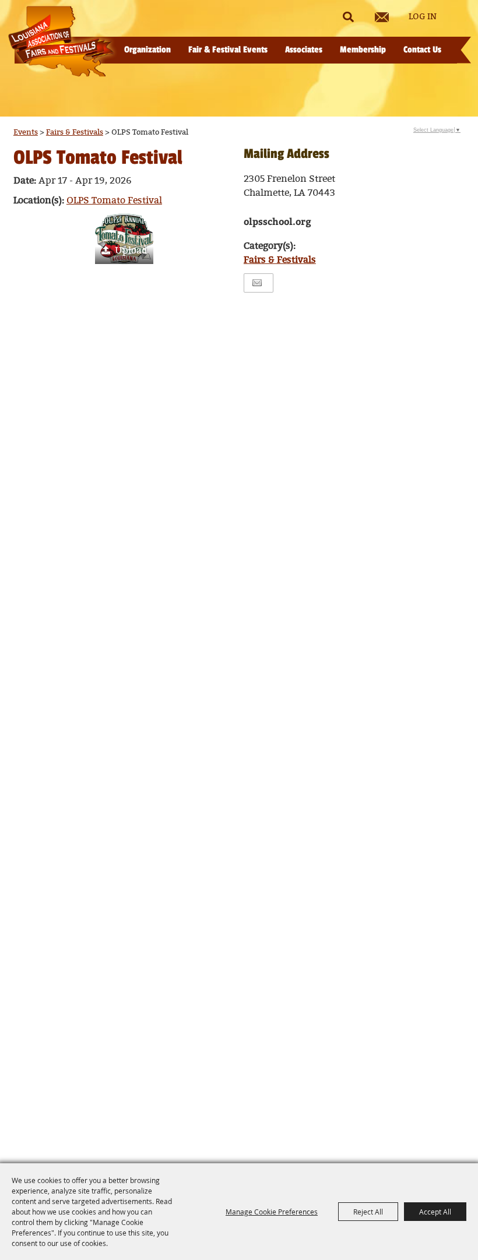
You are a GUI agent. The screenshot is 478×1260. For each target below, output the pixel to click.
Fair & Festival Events (228, 49)
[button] (124, 239)
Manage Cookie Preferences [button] (272, 1211)
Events (25, 132)
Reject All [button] (368, 1211)
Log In (423, 17)
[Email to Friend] (257, 282)
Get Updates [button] (382, 17)
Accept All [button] (435, 1211)
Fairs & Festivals (74, 132)
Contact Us (422, 49)
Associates (303, 49)
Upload (131, 251)
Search (348, 17)
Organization (147, 49)
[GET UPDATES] (382, 17)
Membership (363, 49)
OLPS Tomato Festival (114, 201)
